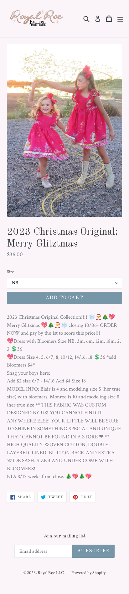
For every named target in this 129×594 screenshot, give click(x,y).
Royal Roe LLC (51, 573)
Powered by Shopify (88, 573)
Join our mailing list (65, 536)
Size (10, 272)
